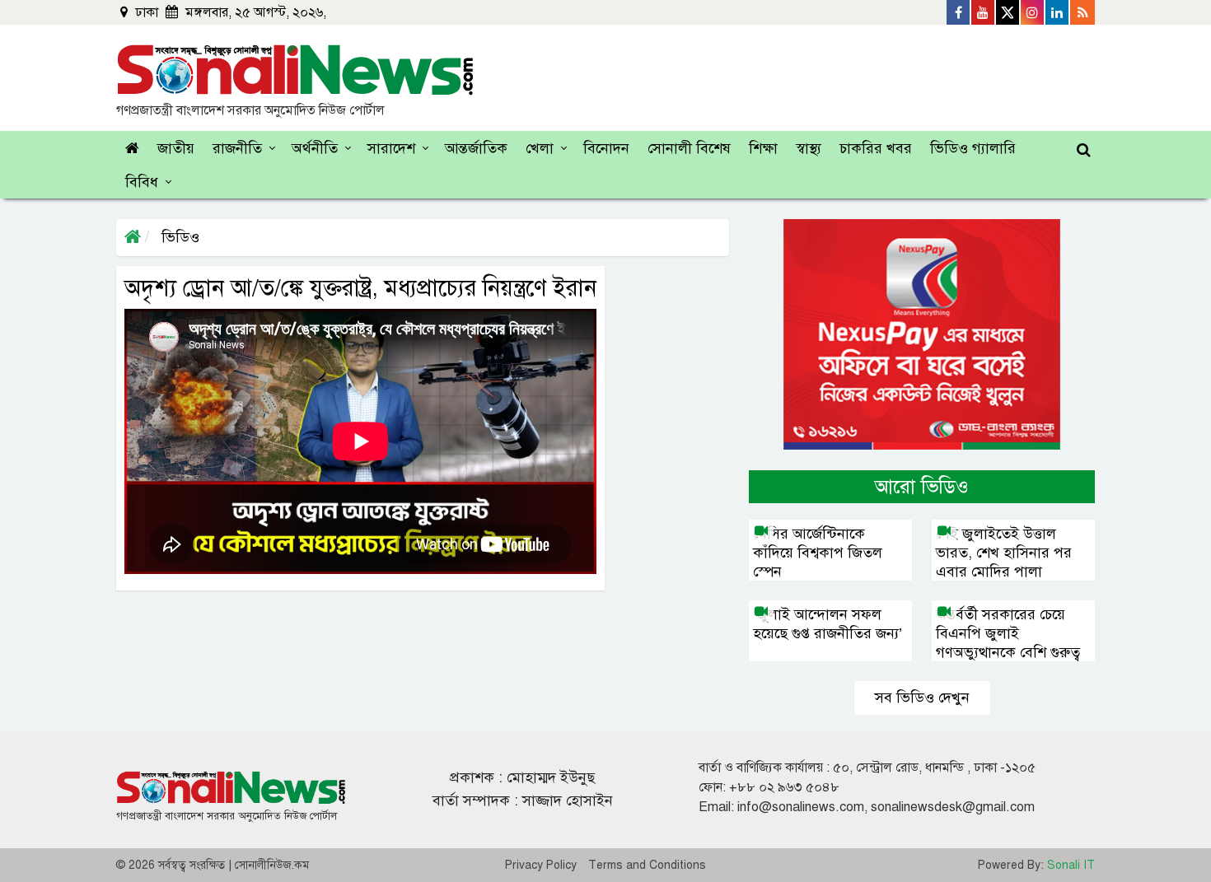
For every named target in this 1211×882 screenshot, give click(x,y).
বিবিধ (141, 182)
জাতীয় (175, 148)
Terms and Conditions (647, 865)
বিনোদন (606, 148)
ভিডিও (178, 237)
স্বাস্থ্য (808, 148)
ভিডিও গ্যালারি (973, 148)
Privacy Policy (541, 865)
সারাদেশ (391, 148)
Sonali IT (1071, 865)
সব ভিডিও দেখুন (922, 697)
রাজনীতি (237, 148)
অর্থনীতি (315, 148)
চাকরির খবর (875, 148)
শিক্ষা (763, 148)
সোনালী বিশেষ (689, 148)
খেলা (540, 148)
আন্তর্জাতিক (476, 148)
